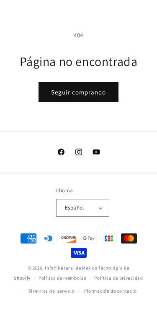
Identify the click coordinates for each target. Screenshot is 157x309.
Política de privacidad (118, 278)
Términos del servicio (51, 291)
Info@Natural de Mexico (71, 268)
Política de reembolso (63, 278)
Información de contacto (109, 291)
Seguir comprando (78, 92)
